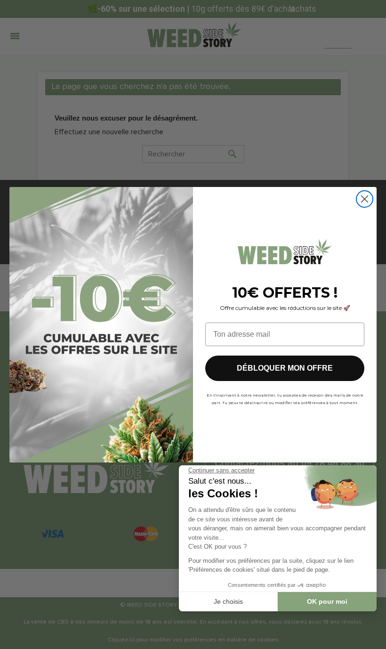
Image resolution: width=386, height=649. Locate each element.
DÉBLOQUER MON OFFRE (285, 368)
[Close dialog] (364, 199)
